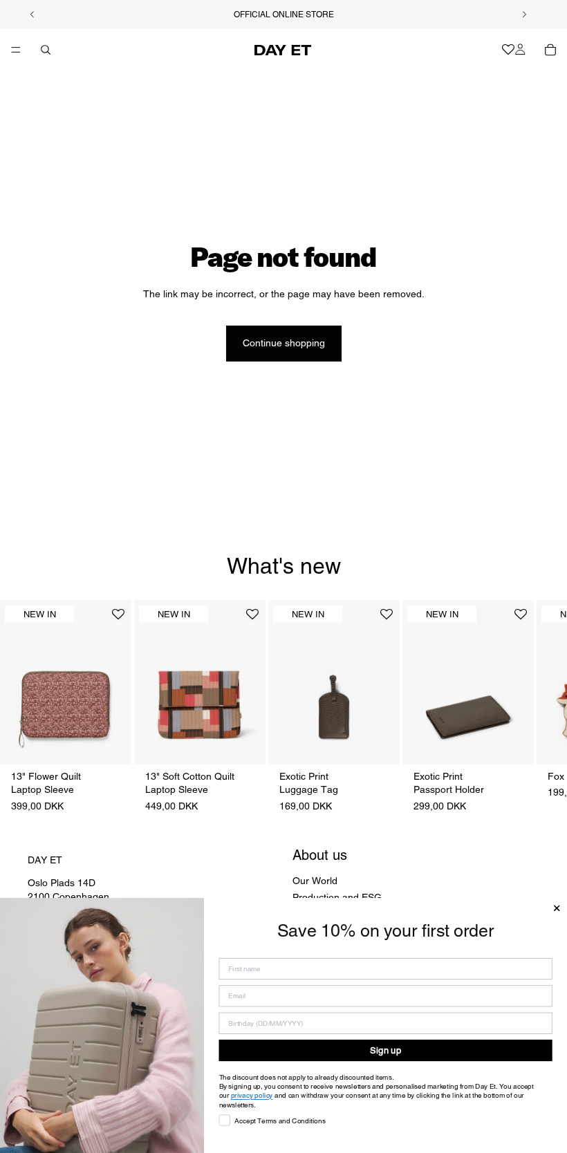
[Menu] (16, 50)
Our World (314, 880)
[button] (118, 619)
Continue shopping (284, 342)
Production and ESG (337, 896)
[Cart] (550, 50)
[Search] (45, 50)
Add (121, 742)
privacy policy (252, 1095)
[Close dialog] (556, 908)
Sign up (385, 1050)
